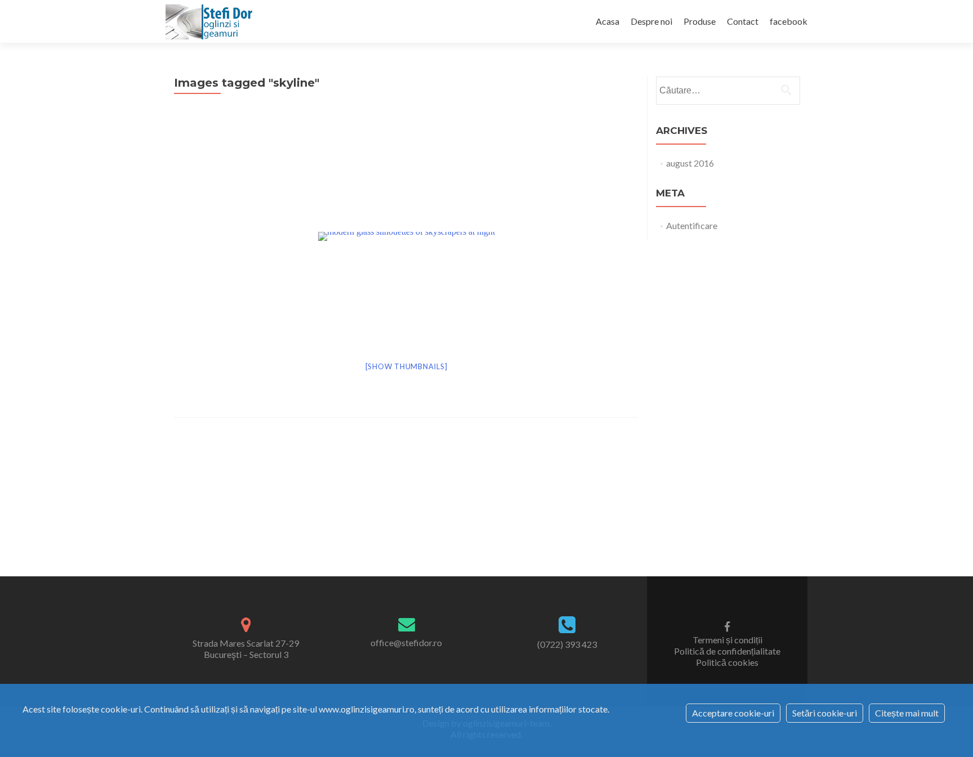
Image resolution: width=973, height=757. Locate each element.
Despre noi (651, 21)
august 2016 (690, 163)
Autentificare (691, 225)
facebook (788, 21)
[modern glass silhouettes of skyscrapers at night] (406, 235)
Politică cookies (727, 662)
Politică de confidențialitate (727, 651)
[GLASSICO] (211, 21)
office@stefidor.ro (406, 642)
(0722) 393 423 (567, 644)
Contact (742, 21)
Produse (700, 21)
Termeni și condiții (727, 639)
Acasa (607, 21)
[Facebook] (727, 625)
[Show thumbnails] (406, 366)
